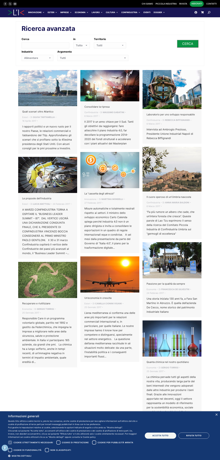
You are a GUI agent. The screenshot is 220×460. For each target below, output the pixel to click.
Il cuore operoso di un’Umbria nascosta (169, 196)
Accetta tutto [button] (160, 435)
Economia (80, 12)
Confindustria (129, 12)
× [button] (216, 415)
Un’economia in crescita (97, 297)
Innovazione (35, 12)
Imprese (64, 12)
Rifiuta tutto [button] (193, 435)
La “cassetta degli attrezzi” (99, 193)
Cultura (110, 12)
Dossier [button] (158, 12)
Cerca (25, 39)
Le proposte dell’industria (36, 198)
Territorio (100, 39)
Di (42, 117)
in (74, 39)
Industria (27, 51)
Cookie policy (89, 437)
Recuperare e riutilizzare (36, 303)
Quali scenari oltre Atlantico (37, 111)
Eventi (146, 12)
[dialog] (110, 435)
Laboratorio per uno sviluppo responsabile (171, 114)
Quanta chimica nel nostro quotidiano (168, 362)
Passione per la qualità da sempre (166, 283)
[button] (73, 456)
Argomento (64, 51)
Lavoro (96, 12)
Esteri (51, 12)
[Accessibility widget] (5, 448)
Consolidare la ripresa (97, 106)
